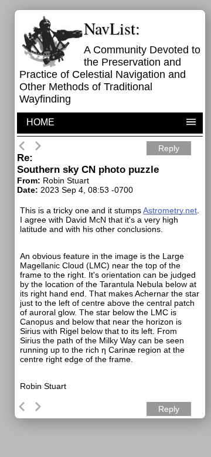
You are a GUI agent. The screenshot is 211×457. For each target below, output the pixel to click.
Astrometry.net (170, 210)
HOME (40, 122)
